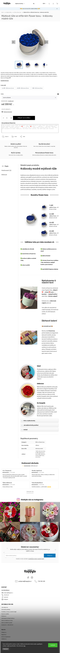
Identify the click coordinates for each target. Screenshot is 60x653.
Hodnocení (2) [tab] (6, 170)
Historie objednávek (5, 637)
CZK (44, 3)
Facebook (28, 577)
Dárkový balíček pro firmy (7, 620)
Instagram (32, 577)
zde (24, 646)
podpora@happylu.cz (24, 581)
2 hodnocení (10, 101)
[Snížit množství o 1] (3, 118)
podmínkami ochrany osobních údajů (36, 558)
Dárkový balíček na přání (6, 622)
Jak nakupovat (4, 607)
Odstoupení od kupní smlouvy (7, 618)
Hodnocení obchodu (30, 463)
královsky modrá (39, 448)
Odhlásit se (3, 639)
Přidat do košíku (24, 118)
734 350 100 (41, 581)
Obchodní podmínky (5, 609)
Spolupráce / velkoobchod (7, 625)
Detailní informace (5, 80)
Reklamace (3, 616)
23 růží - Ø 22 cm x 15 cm (39, 456)
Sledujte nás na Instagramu (32, 499)
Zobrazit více (30, 492)
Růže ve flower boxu (39, 442)
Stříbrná (37, 445)
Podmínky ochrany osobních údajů (8, 612)
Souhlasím (52, 645)
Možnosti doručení (8, 112)
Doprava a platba (5, 614)
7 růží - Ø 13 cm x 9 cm (40, 451)
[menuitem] (20, 3)
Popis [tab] (6, 166)
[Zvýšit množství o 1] (11, 118)
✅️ (21, 249)
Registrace (3, 634)
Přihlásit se (49, 555)
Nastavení (6, 649)
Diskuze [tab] (4, 174)
